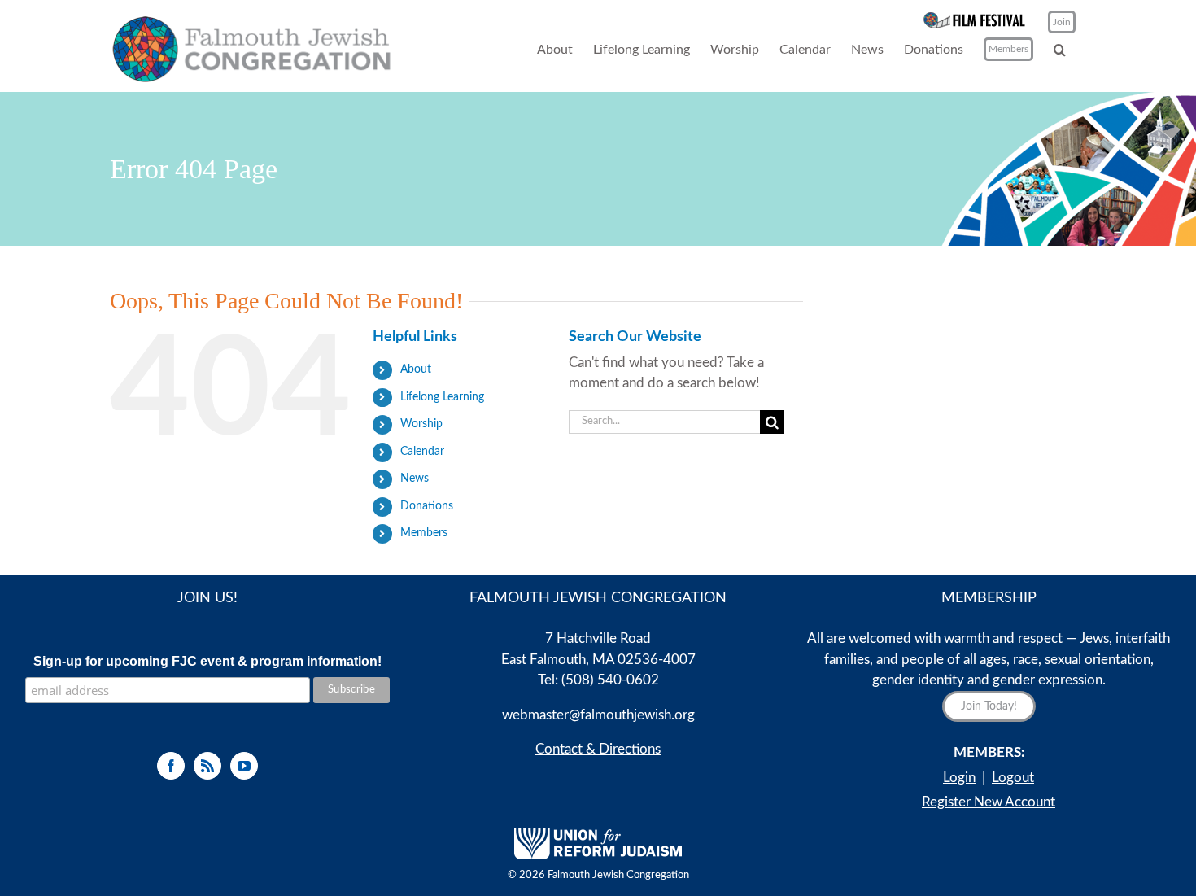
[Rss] (207, 766)
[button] (1060, 49)
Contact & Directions (598, 749)
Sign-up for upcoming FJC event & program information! (207, 661)
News (414, 478)
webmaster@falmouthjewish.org (598, 715)
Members (423, 533)
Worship (421, 424)
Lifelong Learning (442, 397)
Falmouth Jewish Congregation (618, 875)
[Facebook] (171, 766)
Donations (426, 506)
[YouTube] (244, 766)
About (415, 369)
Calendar (422, 451)
